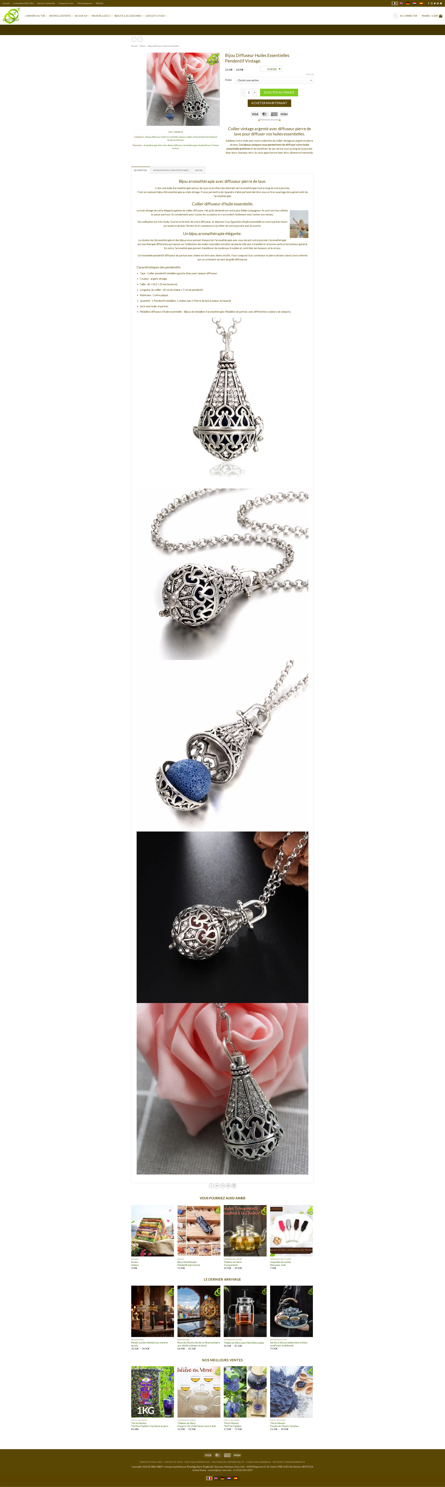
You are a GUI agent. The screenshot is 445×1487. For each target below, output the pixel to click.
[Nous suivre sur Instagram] (432, 3)
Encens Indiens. (135, 1263)
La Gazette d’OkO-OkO (23, 3)
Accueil (134, 46)
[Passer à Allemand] (408, 3)
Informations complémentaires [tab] (171, 170)
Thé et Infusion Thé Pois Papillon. (233, 1424)
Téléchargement (84, 3)
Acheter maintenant (269, 103)
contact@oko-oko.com (219, 1470)
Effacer (310, 74)
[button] (408, 15)
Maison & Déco (101, 15)
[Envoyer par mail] (222, 1185)
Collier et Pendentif (195, 137)
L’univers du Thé (35, 15)
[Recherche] (395, 15)
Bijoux (142, 46)
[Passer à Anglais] (401, 3)
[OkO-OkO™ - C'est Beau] (11, 15)
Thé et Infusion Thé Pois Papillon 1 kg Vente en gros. (150, 1424)
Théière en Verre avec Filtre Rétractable (244, 1342)
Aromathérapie (150, 145)
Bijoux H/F (81, 15)
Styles (228, 80)
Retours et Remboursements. (289, 1462)
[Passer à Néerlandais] (414, 3)
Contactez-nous (66, 3)
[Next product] (134, 39)
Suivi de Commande (46, 3)
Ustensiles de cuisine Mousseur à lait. (280, 1263)
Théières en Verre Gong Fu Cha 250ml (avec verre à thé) (196, 1424)
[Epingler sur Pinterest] (228, 1185)
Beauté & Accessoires (128, 15)
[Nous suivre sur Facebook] (429, 3)
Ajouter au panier (279, 92)
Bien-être (162, 145)
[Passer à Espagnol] (421, 3)
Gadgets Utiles (155, 15)
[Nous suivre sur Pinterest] (441, 3)
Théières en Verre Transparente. (233, 1263)
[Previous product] (140, 39)
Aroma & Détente (60, 15)
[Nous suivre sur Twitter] (435, 3)
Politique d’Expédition (197, 1462)
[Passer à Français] (394, 3)
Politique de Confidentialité (228, 1462)
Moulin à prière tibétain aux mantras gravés (149, 1344)
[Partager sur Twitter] (217, 1185)
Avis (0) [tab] (199, 170)
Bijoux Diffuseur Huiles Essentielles (163, 46)
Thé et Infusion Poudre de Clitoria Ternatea (284, 1424)
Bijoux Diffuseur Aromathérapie (182, 145)
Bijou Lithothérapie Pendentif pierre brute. (188, 1263)
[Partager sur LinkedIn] (234, 1185)
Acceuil (6, 3)
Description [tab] (140, 170)
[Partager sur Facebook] (211, 1185)
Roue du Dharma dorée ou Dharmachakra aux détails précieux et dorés (198, 1344)
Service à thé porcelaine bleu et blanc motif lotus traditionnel (289, 1344)
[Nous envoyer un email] (438, 3)
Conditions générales (258, 1462)
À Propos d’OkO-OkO (151, 1462)
